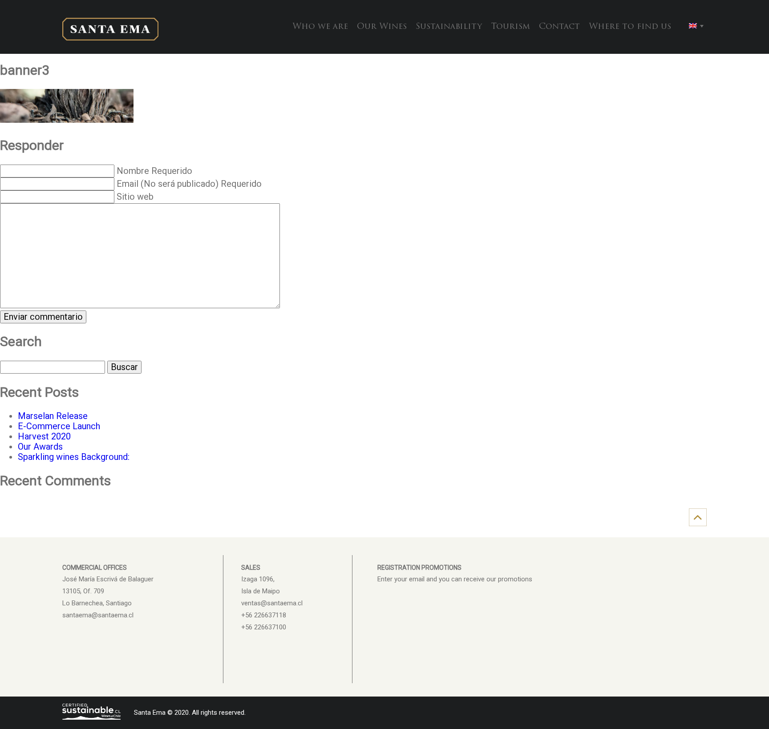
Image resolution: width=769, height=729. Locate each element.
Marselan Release (53, 416)
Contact (559, 27)
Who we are (320, 27)
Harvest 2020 (44, 436)
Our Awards (40, 446)
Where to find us (630, 27)
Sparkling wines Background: (74, 456)
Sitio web (135, 196)
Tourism (510, 27)
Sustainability (449, 27)
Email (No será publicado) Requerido (189, 183)
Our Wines (382, 27)
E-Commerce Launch (59, 426)
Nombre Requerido (154, 170)
